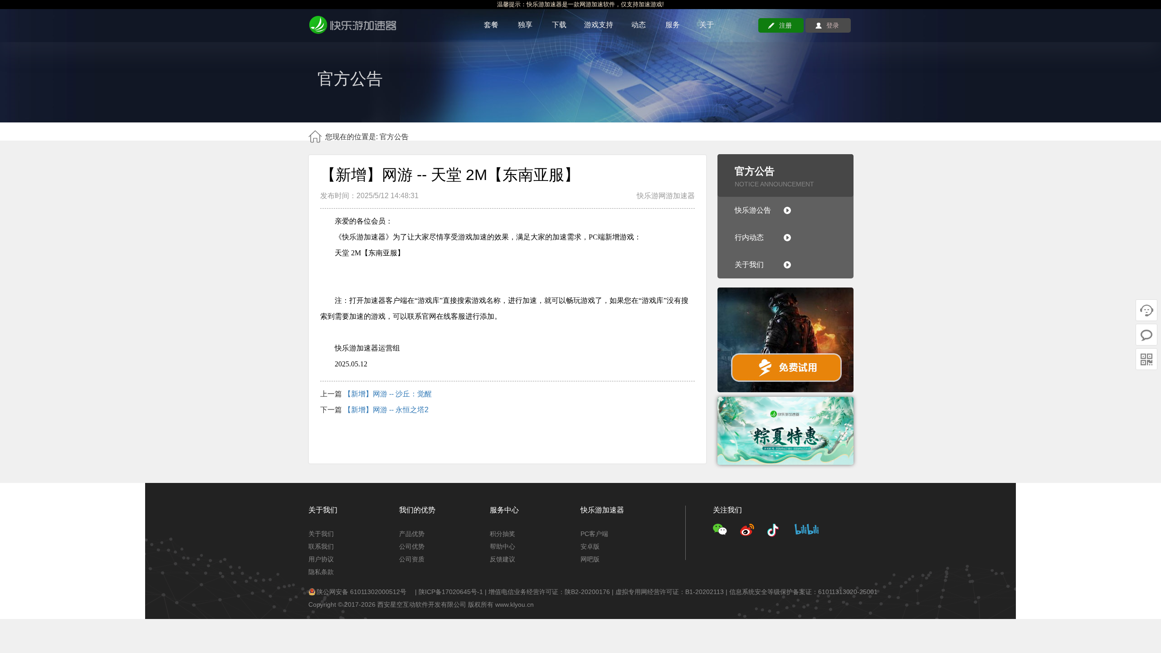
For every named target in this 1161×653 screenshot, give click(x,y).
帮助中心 (502, 546)
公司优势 (411, 546)
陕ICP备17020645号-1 (451, 591)
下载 (559, 25)
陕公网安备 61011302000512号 (361, 591)
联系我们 (321, 546)
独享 (525, 25)
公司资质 (411, 559)
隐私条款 (321, 571)
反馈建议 (502, 559)
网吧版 (590, 559)
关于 (706, 25)
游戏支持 (598, 25)
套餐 (491, 25)
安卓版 (590, 546)
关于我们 (321, 533)
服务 (672, 25)
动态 (638, 25)
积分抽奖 (502, 533)
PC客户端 (594, 533)
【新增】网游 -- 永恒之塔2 (386, 410)
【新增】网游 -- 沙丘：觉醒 (388, 394)
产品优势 (411, 533)
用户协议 (321, 559)
